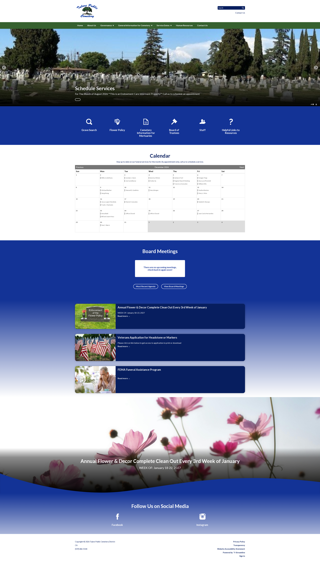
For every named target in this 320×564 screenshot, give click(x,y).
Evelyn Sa (153, 181)
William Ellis (202, 184)
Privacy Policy (239, 542)
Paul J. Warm (105, 225)
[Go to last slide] (4, 68)
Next (242, 167)
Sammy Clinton (155, 178)
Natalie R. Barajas (204, 202)
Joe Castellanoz (131, 181)
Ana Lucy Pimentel (204, 181)
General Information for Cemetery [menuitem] (134, 25)
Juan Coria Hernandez (206, 213)
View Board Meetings (174, 286)
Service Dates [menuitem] (163, 25)
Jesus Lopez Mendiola (108, 202)
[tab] (311, 104)
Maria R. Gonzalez (132, 202)
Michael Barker (106, 190)
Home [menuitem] (80, 25)
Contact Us (240, 13)
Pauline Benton (203, 190)
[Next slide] (316, 68)
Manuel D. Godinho (132, 190)
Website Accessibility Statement (231, 549)
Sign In (242, 556)
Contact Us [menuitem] (202, 25)
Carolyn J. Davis (131, 178)
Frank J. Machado (107, 205)
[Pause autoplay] (316, 104)
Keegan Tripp (202, 178)
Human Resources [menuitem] (184, 25)
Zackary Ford (178, 178)
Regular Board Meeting (182, 181)
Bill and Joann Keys (107, 216)
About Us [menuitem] (91, 25)
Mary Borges (154, 190)
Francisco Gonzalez (181, 184)
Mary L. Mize (202, 193)
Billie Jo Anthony (106, 178)
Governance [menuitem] (106, 25)
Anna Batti (104, 213)
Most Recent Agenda (145, 286)
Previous (80, 167)
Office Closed (130, 213)
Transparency (239, 545)
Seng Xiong (105, 193)
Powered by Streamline (234, 552)
